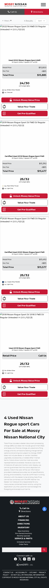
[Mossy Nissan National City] (15, 4)
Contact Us (8, 572)
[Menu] (43, 5)
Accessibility (22, 572)
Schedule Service (23, 542)
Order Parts (23, 544)
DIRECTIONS (23, 524)
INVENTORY (23, 527)
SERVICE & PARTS (23, 538)
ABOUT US (23, 516)
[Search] (44, 549)
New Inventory (23, 531)
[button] (44, 509)
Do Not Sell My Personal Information (28, 575)
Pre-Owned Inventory (23, 533)
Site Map (33, 572)
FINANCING (23, 520)
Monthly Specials (23, 536)
